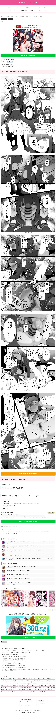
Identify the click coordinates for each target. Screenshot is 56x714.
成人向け (34, 503)
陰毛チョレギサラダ (11, 505)
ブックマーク (4, 641)
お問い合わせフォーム (29, 710)
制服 (8, 503)
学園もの (16, 503)
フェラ (23, 503)
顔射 (26, 503)
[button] (54, 703)
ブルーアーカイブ (10, 61)
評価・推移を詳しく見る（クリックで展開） (28, 526)
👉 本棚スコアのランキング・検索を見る (9, 533)
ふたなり (11, 503)
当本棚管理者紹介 (37, 710)
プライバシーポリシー (20, 710)
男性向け (30, 503)
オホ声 (38, 503)
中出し (20, 503)
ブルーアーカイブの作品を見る (8, 66)
